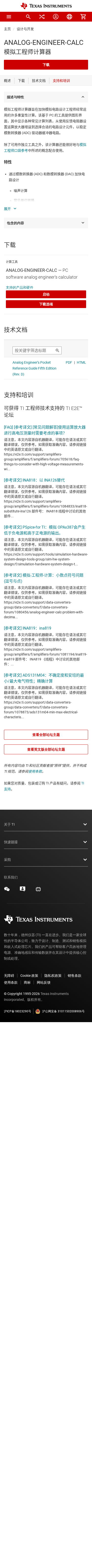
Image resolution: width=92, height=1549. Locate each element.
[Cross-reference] (42, 17)
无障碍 (9, 976)
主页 (7, 29)
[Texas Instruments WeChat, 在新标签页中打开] (7, 891)
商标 (27, 982)
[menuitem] (28, 17)
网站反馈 (44, 982)
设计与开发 (25, 29)
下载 (46, 65)
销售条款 (74, 976)
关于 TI (9, 824)
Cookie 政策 (29, 976)
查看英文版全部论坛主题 (46, 749)
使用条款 (35, 771)
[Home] (46, 6)
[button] (9, 17)
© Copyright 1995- (22, 994)
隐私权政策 (53, 976)
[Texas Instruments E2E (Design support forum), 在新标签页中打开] (23, 891)
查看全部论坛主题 (46, 735)
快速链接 (11, 842)
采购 (7, 860)
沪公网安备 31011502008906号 (63, 1011)
